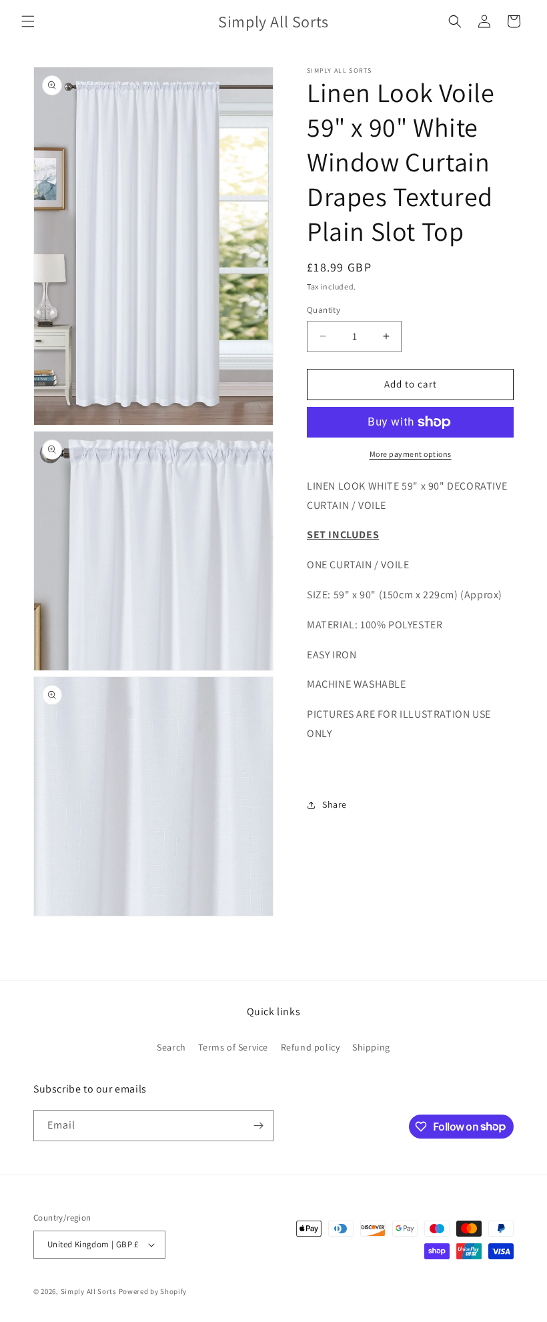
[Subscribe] (258, 1125)
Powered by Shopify (153, 1291)
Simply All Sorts (90, 1291)
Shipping (371, 1047)
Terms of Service (233, 1047)
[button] (28, 21)
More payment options (411, 454)
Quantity (323, 309)
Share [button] (334, 804)
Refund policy (310, 1047)
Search (171, 1047)
